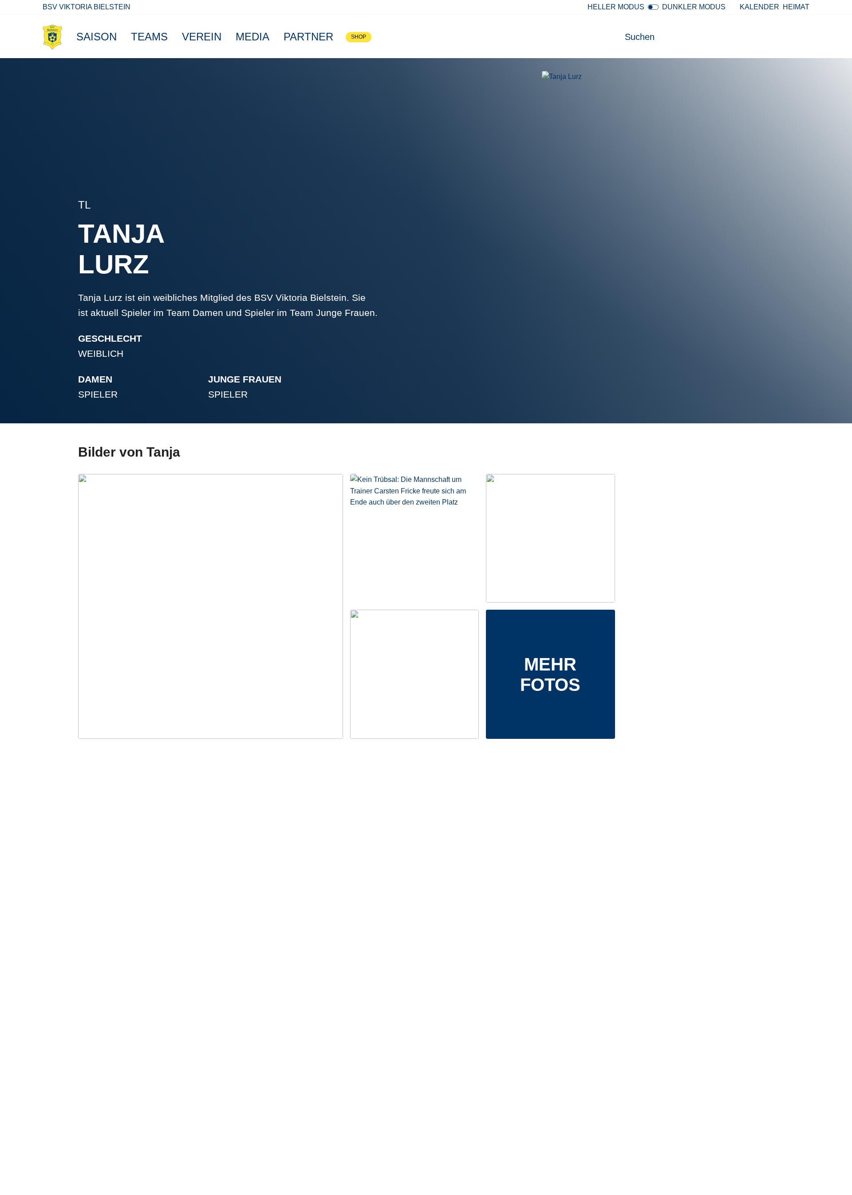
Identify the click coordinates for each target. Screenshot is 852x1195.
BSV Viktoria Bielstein (86, 7)
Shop (358, 37)
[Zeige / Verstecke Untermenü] (121, 37)
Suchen (640, 37)
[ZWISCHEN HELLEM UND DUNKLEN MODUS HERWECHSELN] (653, 7)
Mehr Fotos (550, 674)
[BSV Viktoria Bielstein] (52, 37)
